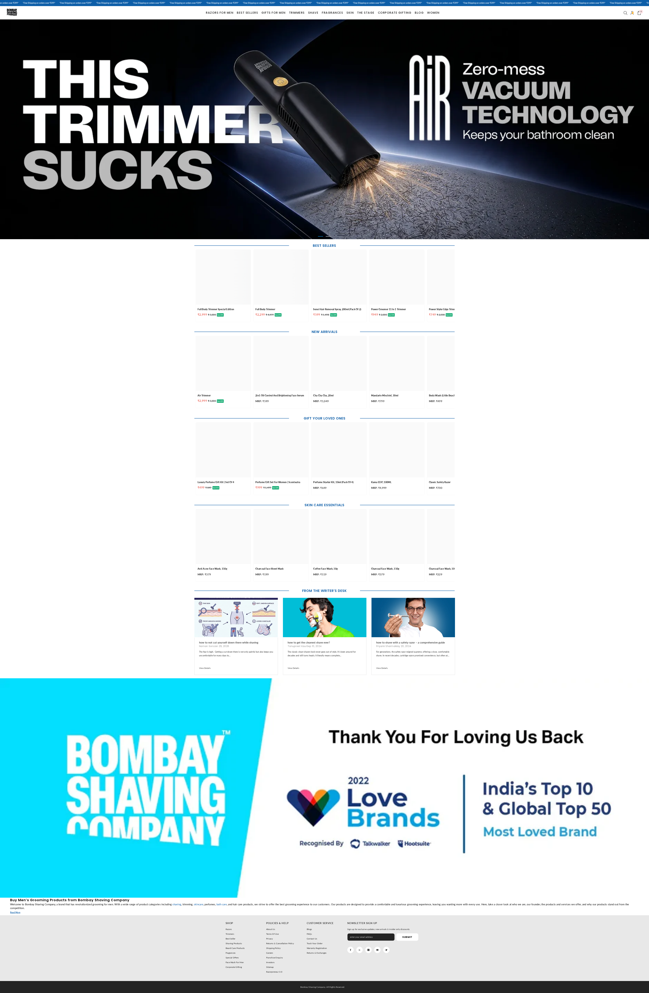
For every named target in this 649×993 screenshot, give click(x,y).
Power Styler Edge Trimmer (443, 309)
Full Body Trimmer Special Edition (216, 309)
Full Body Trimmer (265, 309)
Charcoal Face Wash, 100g (443, 568)
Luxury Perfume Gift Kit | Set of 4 (216, 482)
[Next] (581, 129)
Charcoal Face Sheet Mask (269, 568)
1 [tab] (320, 236)
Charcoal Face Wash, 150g (385, 568)
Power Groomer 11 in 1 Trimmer (388, 309)
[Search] (625, 13)
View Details (205, 668)
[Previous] (68, 129)
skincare (198, 904)
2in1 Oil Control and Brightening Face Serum (279, 395)
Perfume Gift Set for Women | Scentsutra (277, 482)
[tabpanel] (324, 129)
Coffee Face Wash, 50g (325, 568)
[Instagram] (368, 950)
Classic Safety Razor (440, 482)
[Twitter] (386, 950)
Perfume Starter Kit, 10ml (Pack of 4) (333, 482)
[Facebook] (350, 950)
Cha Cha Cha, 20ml (323, 395)
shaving (176, 904)
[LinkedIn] (359, 950)
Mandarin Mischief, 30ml (384, 395)
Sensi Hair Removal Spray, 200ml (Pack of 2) (337, 309)
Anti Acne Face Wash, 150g (212, 568)
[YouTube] (377, 950)
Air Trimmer (204, 395)
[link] (324, 788)
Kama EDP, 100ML (381, 482)
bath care (222, 904)
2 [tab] (328, 236)
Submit (407, 937)
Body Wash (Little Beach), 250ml (446, 395)
